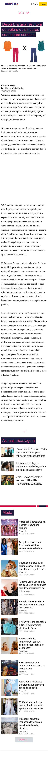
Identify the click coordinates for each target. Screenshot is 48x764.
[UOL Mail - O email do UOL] (32, 4)
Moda (24, 13)
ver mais (22, 740)
